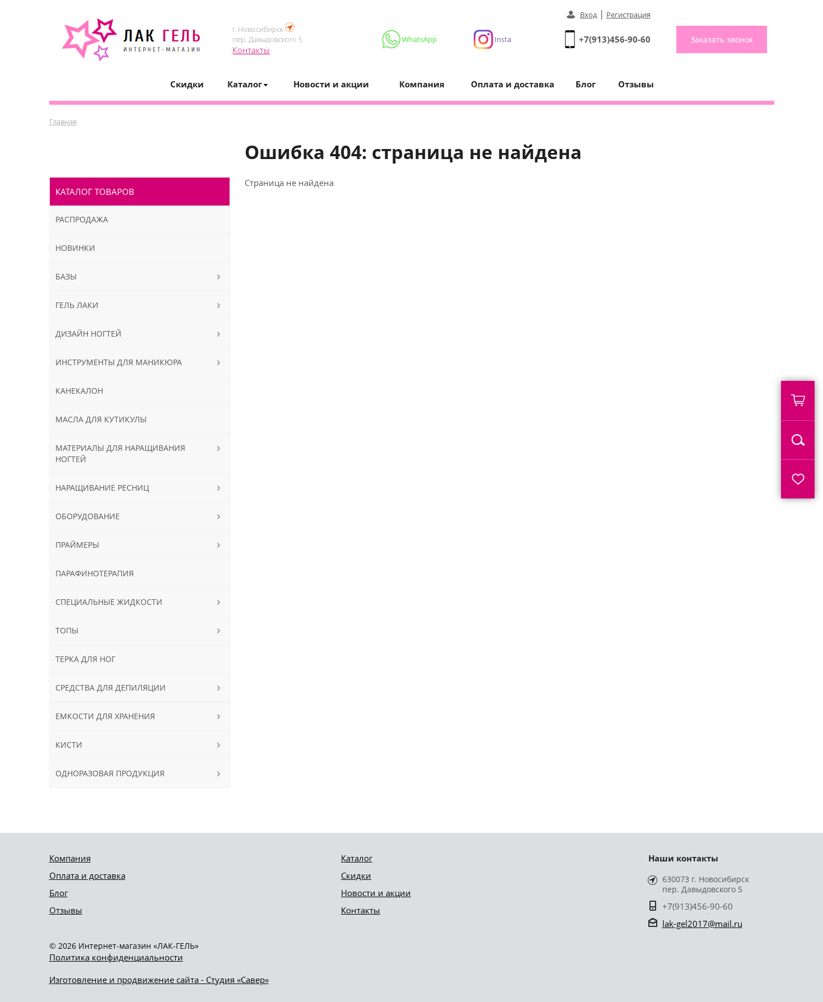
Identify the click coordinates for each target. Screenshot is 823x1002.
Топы (66, 630)
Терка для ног (85, 659)
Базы (66, 276)
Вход (588, 15)
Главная (63, 121)
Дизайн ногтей (88, 333)
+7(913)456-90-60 (615, 39)
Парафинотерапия (94, 573)
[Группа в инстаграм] (488, 39)
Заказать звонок (721, 39)
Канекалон (79, 390)
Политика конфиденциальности (116, 957)
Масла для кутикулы (101, 419)
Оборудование (87, 516)
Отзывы (636, 84)
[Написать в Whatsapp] (410, 39)
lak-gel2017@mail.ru (702, 923)
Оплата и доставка (512, 84)
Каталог (356, 858)
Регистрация (628, 15)
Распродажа (81, 219)
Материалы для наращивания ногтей (120, 453)
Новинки (75, 248)
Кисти (68, 744)
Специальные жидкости (108, 601)
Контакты (251, 49)
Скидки (187, 84)
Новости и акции (331, 84)
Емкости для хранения (105, 716)
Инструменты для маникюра (118, 362)
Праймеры (77, 544)
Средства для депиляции (110, 687)
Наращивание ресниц (102, 487)
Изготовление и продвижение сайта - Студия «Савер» (159, 979)
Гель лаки (77, 305)
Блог (586, 84)
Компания (422, 84)
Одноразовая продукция (110, 773)
